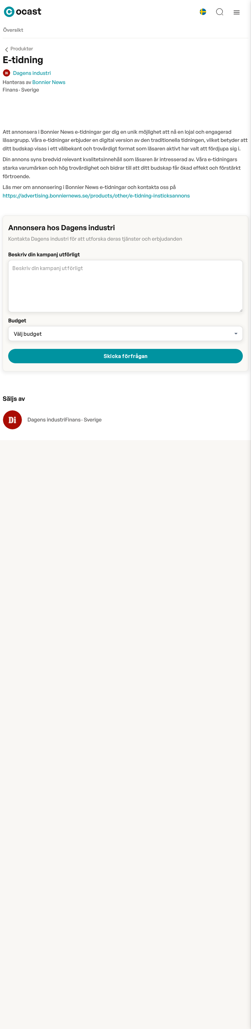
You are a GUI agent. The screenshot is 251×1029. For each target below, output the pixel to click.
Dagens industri (46, 419)
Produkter (21, 48)
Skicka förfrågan (125, 356)
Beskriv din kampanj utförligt (44, 254)
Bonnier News (48, 82)
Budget (17, 320)
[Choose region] (202, 11)
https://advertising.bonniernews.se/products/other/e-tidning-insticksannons (96, 195)
